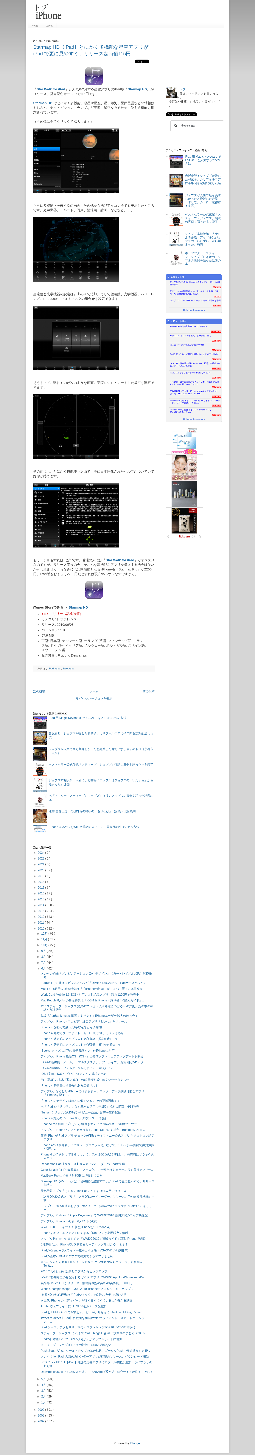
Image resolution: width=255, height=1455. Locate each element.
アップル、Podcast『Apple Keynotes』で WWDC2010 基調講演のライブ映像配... (95, 1215)
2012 (41, 916)
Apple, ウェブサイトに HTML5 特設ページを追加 (73, 1306)
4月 (44, 1384)
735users (216, 368)
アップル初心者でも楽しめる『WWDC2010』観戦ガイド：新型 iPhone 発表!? (93, 1238)
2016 (41, 893)
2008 (41, 1415)
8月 (44, 956)
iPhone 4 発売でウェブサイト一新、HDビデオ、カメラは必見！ (84, 1033)
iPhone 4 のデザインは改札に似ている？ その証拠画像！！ (80, 1100)
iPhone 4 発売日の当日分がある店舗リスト (69, 1085)
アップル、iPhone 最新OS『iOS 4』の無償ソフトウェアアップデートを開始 (92, 1056)
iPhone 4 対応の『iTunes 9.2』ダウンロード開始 (73, 1118)
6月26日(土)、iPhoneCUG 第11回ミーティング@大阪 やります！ (84, 1244)
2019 (41, 876)
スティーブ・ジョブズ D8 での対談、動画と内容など (76, 1345)
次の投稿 (39, 691)
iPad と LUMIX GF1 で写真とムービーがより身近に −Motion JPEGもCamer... (92, 1312)
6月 (44, 968)
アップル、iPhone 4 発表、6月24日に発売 (69, 1221)
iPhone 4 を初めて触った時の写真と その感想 (71, 1027)
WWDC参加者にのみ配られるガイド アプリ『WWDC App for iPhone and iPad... (94, 1277)
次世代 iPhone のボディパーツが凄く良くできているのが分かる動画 (86, 1300)
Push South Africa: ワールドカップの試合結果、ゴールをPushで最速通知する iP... (95, 1350)
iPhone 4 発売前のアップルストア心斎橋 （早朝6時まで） (80, 1038)
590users (216, 387)
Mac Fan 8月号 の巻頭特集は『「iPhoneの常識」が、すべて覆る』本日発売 (92, 988)
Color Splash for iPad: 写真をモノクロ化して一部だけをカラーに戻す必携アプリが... (97, 1169)
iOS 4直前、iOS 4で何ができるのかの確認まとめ (73, 1073)
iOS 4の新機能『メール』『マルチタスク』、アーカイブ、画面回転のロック (92, 1062)
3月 (44, 1390)
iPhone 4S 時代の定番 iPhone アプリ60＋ (188, 326)
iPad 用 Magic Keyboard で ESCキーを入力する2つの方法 (87, 717)
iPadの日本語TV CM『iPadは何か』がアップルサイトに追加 (81, 1339)
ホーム (93, 691)
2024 (41, 852)
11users (217, 287)
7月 (44, 962)
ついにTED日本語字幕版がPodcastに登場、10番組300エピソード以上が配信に (195, 364)
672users (216, 378)
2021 (41, 864)
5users (217, 296)
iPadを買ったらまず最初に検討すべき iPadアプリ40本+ (195, 354)
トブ (183, 89)
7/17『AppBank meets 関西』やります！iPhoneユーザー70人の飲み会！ (89, 1015)
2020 (41, 870)
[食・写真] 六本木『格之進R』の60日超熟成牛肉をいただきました (85, 1079)
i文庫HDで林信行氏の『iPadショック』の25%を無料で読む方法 (84, 1294)
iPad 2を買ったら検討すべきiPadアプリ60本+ (190, 373)
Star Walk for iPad (51, 89)
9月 (44, 951)
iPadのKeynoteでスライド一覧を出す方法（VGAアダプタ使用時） (85, 1250)
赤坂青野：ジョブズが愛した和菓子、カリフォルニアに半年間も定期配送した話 (203, 179)
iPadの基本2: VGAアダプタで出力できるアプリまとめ (77, 1256)
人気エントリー (178, 321)
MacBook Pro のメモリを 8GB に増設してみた (72, 1175)
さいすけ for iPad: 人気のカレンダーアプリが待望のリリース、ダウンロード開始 (95, 1356)
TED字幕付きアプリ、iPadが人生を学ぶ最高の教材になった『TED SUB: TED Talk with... (194, 392)
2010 (41, 928)
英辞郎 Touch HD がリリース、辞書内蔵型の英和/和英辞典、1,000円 (86, 1283)
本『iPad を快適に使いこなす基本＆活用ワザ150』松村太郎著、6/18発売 (90, 1106)
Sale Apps (68, 668)
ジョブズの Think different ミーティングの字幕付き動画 (195, 300)
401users (216, 415)
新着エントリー (178, 277)
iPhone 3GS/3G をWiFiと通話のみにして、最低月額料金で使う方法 (94, 827)
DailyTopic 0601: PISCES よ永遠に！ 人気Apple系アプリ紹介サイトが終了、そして (97, 1371)
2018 (41, 881)
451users (216, 405)
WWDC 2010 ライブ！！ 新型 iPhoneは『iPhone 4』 (76, 1227)
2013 (41, 911)
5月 (44, 1379)
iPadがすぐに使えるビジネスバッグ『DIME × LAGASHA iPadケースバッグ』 (94, 982)
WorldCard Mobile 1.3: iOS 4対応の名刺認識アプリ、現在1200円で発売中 (90, 994)
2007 (41, 1421)
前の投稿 (149, 691)
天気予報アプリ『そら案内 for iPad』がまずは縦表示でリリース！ (85, 1190)
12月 (44, 933)
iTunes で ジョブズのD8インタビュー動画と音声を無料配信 (81, 1112)
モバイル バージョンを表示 (94, 698)
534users (216, 396)
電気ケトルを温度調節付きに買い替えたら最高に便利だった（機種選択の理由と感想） (194, 292)
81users (217, 306)
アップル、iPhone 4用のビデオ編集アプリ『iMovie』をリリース (84, 1021)
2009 (41, 1409)
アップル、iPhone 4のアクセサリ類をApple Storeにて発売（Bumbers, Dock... (93, 1129)
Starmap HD (137, 89)
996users (216, 341)
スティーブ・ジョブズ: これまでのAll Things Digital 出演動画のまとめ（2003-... (94, 1333)
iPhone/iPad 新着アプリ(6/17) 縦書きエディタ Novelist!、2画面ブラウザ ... (90, 1124)
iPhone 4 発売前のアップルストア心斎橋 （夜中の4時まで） (81, 1044)
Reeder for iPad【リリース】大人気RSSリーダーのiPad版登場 (83, 1164)
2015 (41, 899)
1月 (44, 1402)
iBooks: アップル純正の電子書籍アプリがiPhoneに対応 (78, 1050)
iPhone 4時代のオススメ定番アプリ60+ (188, 345)
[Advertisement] (144, 13)
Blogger (135, 1443)
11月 (44, 939)
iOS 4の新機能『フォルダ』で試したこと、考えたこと (77, 1068)
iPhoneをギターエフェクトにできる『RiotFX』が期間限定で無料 (84, 1232)
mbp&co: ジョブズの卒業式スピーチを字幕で (190, 335)
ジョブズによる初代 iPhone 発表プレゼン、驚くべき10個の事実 (195, 283)
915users (216, 350)
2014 (41, 905)
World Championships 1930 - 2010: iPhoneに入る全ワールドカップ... (87, 1288)
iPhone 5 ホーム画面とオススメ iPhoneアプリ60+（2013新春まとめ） (191, 411)
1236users (216, 331)
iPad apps (55, 668)
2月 (44, 1396)
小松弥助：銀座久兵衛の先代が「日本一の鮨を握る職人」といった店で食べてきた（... (194, 383)
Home (35, 25)
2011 (41, 922)
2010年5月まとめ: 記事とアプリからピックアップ (74, 1271)
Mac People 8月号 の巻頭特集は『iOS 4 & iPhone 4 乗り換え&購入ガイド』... (92, 1000)
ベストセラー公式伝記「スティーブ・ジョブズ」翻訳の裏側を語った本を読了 (101, 764)
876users (216, 359)
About (49, 25)
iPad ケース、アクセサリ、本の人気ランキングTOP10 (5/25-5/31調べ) (88, 1327)
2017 (41, 887)
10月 (44, 945)
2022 (41, 858)
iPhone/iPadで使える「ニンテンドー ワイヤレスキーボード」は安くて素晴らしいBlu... (195, 401)
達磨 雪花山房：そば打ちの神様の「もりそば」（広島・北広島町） (94, 811)
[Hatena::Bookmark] (194, 310)
